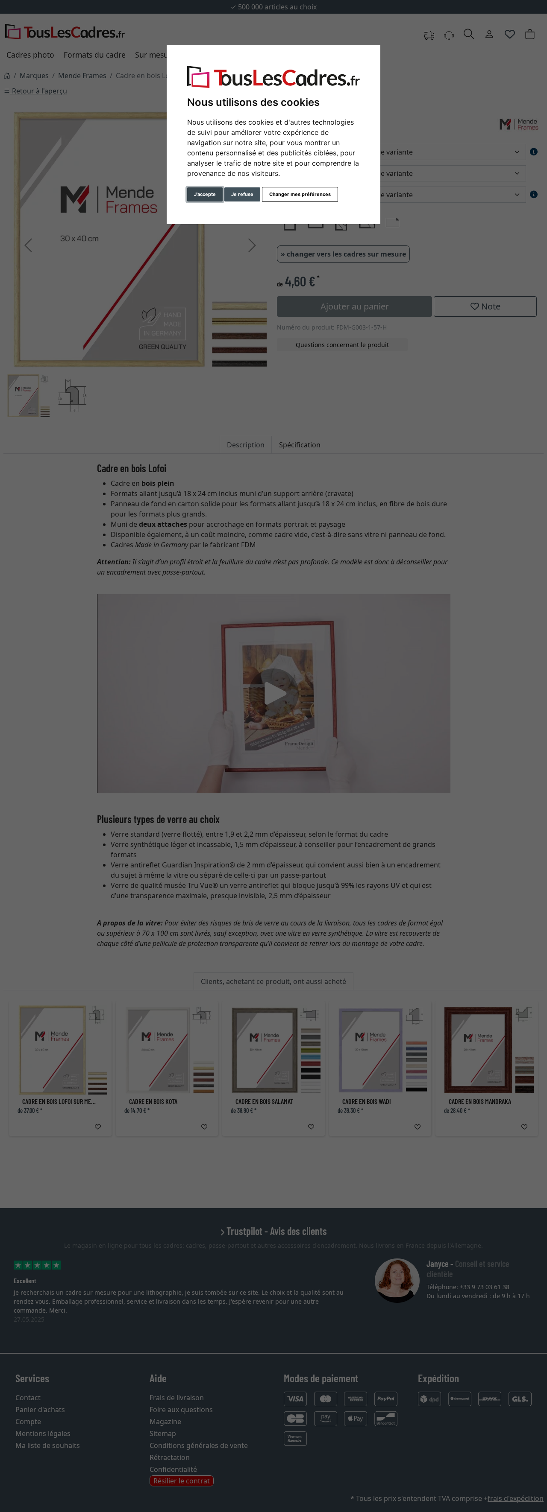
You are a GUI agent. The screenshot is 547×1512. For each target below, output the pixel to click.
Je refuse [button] (242, 194)
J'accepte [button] (205, 194)
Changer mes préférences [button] (300, 194)
